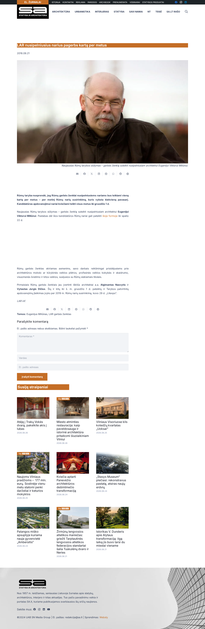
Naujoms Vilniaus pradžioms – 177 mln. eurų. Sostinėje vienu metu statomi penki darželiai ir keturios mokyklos (31, 485)
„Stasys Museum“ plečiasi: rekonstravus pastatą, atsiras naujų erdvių (111, 482)
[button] (186, 11)
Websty (103, 617)
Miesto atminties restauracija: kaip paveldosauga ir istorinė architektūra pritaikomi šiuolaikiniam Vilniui (73, 430)
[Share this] (84, 173)
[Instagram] (39, 609)
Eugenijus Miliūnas (37, 314)
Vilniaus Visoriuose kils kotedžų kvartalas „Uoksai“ (111, 425)
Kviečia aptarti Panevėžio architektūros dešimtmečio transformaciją (66, 483)
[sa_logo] (33, 12)
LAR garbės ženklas (60, 314)
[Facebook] (34, 609)
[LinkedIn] (44, 609)
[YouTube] (48, 609)
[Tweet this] (91, 173)
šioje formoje (110, 215)
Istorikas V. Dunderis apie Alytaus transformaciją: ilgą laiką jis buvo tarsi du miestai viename (110, 538)
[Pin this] (106, 173)
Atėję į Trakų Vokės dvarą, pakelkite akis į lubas (32, 425)
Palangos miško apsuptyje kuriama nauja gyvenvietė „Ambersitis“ (29, 537)
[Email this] (77, 173)
